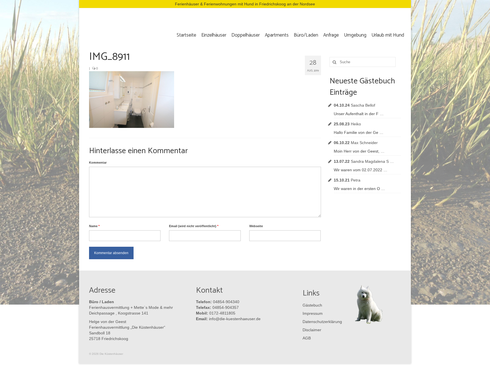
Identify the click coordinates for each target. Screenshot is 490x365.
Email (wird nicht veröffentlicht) (193, 226)
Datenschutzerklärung (321, 321)
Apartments (277, 35)
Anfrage (331, 35)
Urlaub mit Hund (387, 35)
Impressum (313, 313)
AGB (307, 338)
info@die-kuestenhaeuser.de (235, 319)
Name (94, 226)
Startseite (186, 35)
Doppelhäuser (245, 35)
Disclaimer (312, 330)
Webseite (256, 226)
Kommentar (98, 162)
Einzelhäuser (213, 35)
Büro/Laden (306, 35)
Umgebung (355, 35)
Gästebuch (312, 305)
